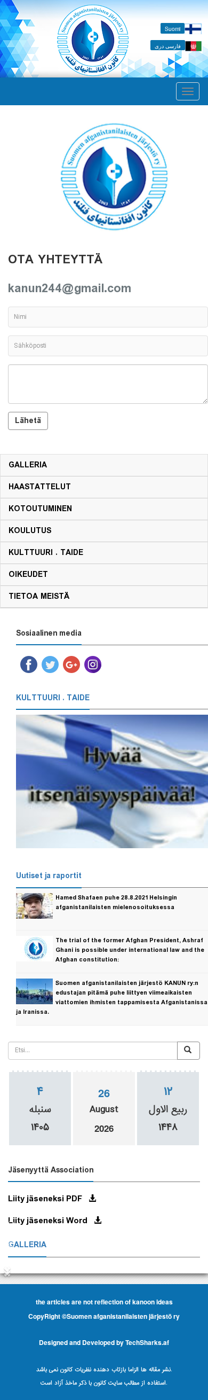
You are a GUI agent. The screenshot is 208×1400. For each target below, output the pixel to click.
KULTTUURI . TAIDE (46, 552)
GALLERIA (28, 465)
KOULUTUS (30, 531)
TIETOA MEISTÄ (39, 596)
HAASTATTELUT (40, 487)
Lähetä (28, 420)
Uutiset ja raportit (49, 876)
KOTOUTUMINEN (40, 509)
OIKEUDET (28, 574)
